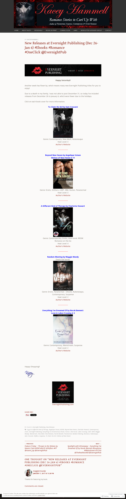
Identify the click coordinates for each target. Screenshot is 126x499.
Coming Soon (65, 30)
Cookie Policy (41, 495)
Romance (87, 434)
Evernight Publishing (39, 427)
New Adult (41, 434)
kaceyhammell (33, 39)
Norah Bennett (58, 434)
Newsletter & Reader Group (91, 30)
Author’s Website (63, 144)
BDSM (62, 429)
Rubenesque (94, 434)
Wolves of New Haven (63, 436)
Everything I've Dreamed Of (51, 432)
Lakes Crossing (82, 432)
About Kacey (26, 30)
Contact (108, 30)
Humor (67, 432)
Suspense (42, 436)
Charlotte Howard (83, 429)
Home (16, 30)
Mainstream (33, 434)
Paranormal (68, 434)
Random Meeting (78, 434)
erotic (26, 432)
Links (75, 30)
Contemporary (94, 429)
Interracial (73, 432)
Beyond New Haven (71, 429)
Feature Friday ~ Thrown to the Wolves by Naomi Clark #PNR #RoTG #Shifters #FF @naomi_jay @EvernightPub (41, 447)
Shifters (36, 436)
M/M (93, 432)
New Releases (50, 427)
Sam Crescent (29, 436)
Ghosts (62, 432)
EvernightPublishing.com (63, 404)
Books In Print (51, 30)
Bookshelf (38, 30)
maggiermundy (39, 471)
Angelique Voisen (54, 429)
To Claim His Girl (51, 436)
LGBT (89, 432)
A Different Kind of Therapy (39, 429)
